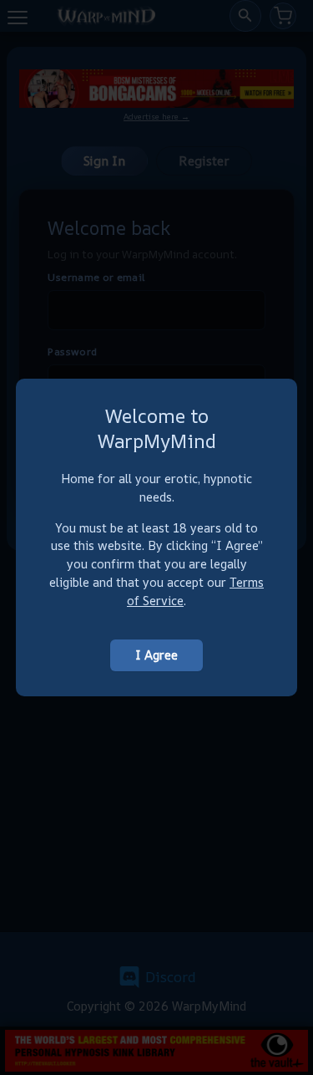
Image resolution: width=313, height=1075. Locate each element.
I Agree (156, 655)
